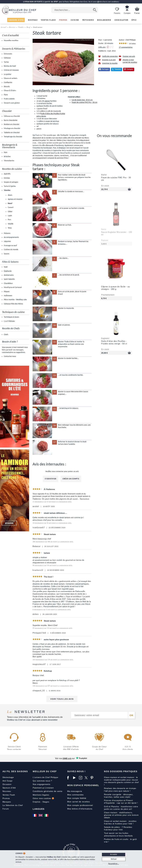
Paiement (37, 788)
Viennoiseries (8, 161)
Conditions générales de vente (47, 791)
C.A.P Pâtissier (9, 321)
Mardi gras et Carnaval (12, 287)
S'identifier (50, 479)
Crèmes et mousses (11, 70)
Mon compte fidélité (76, 798)
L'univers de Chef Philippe (45, 777)
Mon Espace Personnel (83, 785)
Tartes (6, 62)
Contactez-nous (9, 356)
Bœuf (28, 27)
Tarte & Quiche (9, 186)
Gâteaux (7, 58)
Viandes (21, 27)
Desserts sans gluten (11, 103)
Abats (9, 195)
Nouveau (6, 791)
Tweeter (118, 69)
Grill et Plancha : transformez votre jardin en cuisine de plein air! (121, 807)
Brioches (7, 157)
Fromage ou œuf (10, 246)
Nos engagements (41, 784)
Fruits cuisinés (9, 99)
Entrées (6, 178)
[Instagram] (81, 777)
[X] (87, 777)
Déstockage (8, 777)
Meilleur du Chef (45, 771)
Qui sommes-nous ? (42, 781)
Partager (105, 69)
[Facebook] (69, 777)
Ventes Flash (8, 795)
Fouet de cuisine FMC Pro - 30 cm (84, 102)
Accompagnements (11, 237)
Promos (6, 798)
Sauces (6, 254)
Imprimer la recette (109, 63)
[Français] (35, 815)
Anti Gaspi (7, 781)
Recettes (12, 27)
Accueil (4, 27)
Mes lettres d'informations (79, 809)
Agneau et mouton (14, 199)
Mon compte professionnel (80, 805)
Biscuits (6, 87)
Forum (5, 809)
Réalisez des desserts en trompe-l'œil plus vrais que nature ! (120, 789)
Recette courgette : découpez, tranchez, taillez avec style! (118, 795)
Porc (9, 220)
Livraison (49, 788)
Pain (5, 152)
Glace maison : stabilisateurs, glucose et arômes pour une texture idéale (121, 815)
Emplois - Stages (41, 802)
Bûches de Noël (9, 66)
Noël (5, 267)
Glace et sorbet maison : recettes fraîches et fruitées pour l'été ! (120, 822)
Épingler (130, 69)
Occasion (7, 784)
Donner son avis (129, 56)
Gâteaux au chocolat (11, 116)
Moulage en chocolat (11, 128)
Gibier (9, 212)
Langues (39, 809)
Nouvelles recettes (10, 41)
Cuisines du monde (10, 250)
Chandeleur (8, 283)
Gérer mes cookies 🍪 (43, 798)
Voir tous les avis (61, 699)
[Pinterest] (93, 777)
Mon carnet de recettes (78, 802)
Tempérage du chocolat (12, 137)
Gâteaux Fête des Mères (13, 304)
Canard (10, 207)
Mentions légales (41, 795)
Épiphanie (7, 271)
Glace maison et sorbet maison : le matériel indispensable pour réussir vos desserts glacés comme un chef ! (121, 781)
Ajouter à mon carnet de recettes (130, 61)
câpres (47, 101)
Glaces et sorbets (10, 78)
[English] (41, 815)
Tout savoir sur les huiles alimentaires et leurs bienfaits (118, 834)
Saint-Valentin (9, 279)
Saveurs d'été (9, 788)
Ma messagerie (74, 791)
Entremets (7, 54)
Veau (9, 228)
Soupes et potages (10, 182)
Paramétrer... (113, 864)
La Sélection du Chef (12, 805)
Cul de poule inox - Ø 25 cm (82, 100)
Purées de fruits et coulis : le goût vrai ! (120, 840)
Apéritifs (6, 174)
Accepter (113, 854)
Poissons (6, 233)
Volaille (10, 224)
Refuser (114, 859)
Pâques (6, 292)
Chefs (5, 335)
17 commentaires (125, 47)
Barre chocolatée (10, 120)
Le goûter (7, 74)
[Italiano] (46, 815)
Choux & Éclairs (9, 91)
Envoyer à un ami (109, 60)
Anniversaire (8, 275)
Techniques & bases (11, 317)
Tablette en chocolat (11, 133)
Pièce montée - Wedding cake (15, 300)
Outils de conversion (110, 56)
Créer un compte (71, 479)
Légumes (7, 241)
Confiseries (7, 83)
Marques (6, 802)
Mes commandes (75, 795)
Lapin (9, 216)
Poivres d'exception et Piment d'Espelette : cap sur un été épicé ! (121, 801)
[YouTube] (75, 777)
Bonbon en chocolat (11, 124)
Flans (5, 95)
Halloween (7, 296)
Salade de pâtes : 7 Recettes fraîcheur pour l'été (118, 828)
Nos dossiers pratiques (120, 771)
